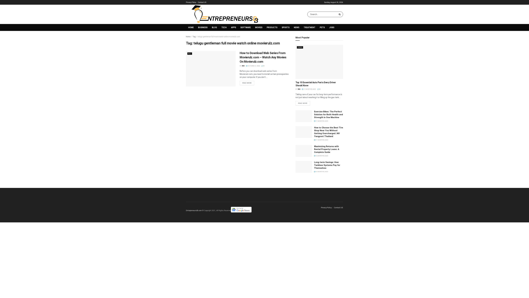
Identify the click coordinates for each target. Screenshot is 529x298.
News (296, 27)
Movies (258, 27)
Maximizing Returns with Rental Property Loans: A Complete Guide (326, 149)
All (189, 53)
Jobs (331, 27)
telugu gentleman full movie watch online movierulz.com (219, 37)
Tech (224, 27)
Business (202, 27)
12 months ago (321, 156)
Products (272, 27)
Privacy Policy (191, 2)
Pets (322, 27)
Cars (300, 47)
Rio (243, 66)
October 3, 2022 (253, 66)
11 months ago (309, 89)
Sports (285, 27)
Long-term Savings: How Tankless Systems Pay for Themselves (327, 165)
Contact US (202, 2)
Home (191, 27)
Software (245, 27)
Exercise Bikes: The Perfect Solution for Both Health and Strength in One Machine (328, 114)
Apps (233, 27)
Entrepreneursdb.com (194, 210)
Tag (194, 37)
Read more (247, 83)
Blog (214, 27)
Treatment (309, 27)
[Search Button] (340, 14)
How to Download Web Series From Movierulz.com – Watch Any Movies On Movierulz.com (263, 57)
